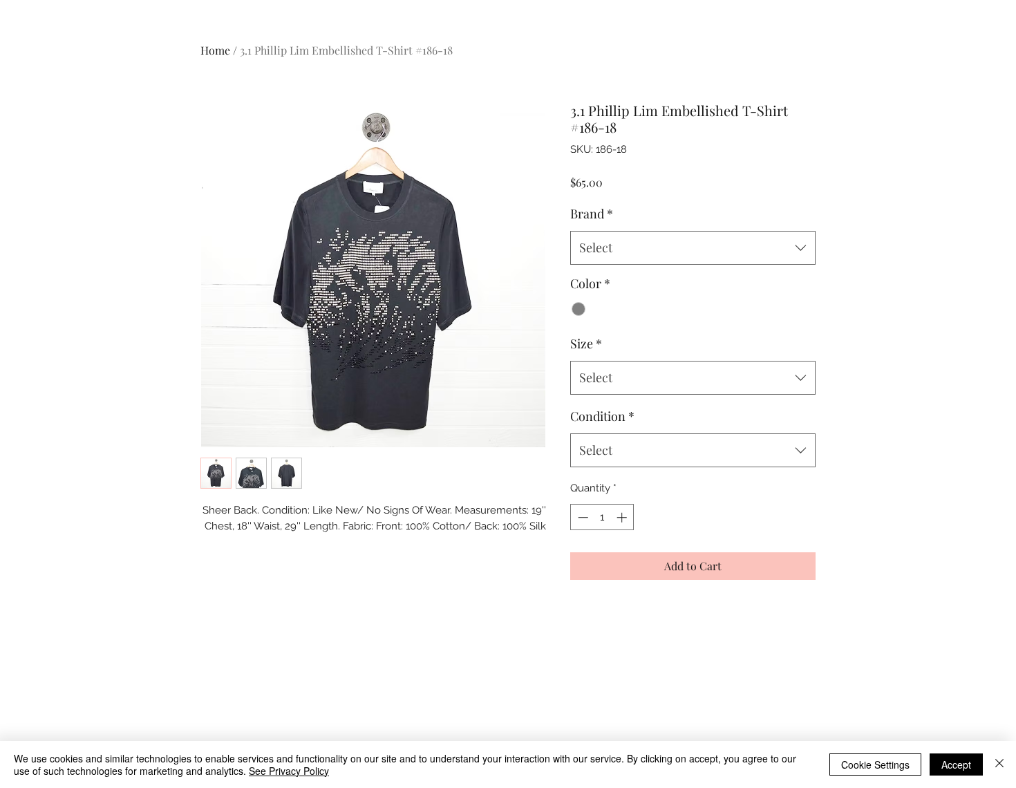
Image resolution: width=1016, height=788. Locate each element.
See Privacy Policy (289, 771)
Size (586, 343)
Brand (591, 213)
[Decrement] (581, 517)
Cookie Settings (875, 764)
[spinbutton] (602, 517)
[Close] (999, 764)
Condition (602, 416)
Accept (956, 764)
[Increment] (623, 517)
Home (215, 50)
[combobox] (693, 248)
